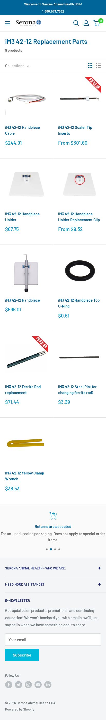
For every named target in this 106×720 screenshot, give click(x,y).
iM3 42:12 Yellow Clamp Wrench (24, 476)
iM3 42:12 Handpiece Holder (22, 216)
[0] (96, 23)
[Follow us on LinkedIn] (47, 684)
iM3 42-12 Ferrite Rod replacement (23, 389)
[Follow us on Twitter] (18, 684)
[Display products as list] (98, 65)
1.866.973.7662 (53, 11)
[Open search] (76, 23)
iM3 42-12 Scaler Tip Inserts (75, 130)
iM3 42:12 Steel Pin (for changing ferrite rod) (77, 389)
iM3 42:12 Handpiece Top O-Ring (79, 303)
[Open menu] (7, 23)
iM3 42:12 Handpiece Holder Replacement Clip (79, 216)
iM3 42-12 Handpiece (22, 300)
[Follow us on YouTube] (38, 684)
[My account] (86, 23)
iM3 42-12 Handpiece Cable (22, 130)
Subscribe (22, 654)
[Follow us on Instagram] (28, 684)
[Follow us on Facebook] (8, 684)
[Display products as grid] (90, 65)
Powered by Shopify (19, 709)
